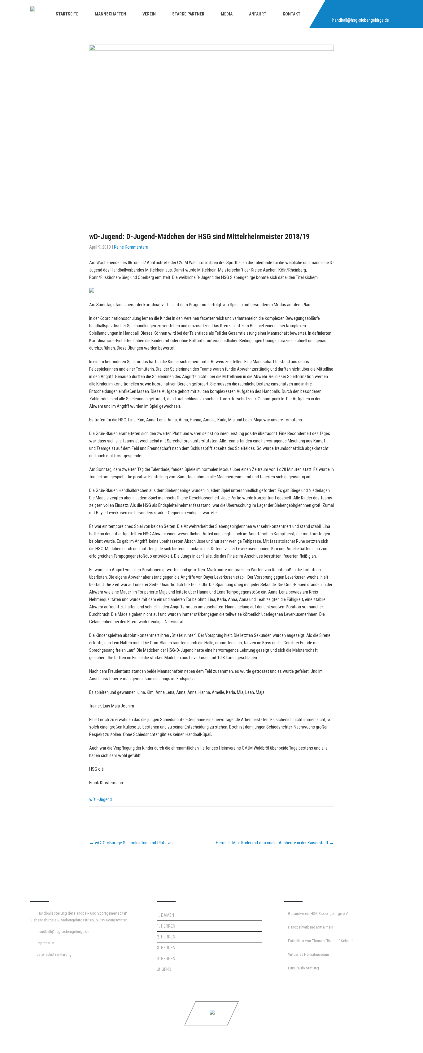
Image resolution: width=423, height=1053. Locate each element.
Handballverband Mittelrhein (310, 927)
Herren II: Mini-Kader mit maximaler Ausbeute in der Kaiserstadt (275, 843)
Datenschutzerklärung (54, 954)
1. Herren (166, 926)
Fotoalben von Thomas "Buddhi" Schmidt (321, 940)
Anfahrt (257, 13)
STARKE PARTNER (188, 13)
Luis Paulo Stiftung (303, 968)
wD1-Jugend (100, 799)
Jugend (164, 969)
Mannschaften (110, 13)
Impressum (45, 943)
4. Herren (166, 958)
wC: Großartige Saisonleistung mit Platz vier (131, 843)
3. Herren (166, 947)
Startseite (67, 13)
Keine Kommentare (131, 247)
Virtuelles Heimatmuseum (308, 954)
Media (227, 13)
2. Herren (166, 936)
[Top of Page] (405, 1039)
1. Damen (165, 915)
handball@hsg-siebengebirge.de (360, 20)
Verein (149, 13)
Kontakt (291, 13)
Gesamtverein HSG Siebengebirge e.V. (318, 913)
